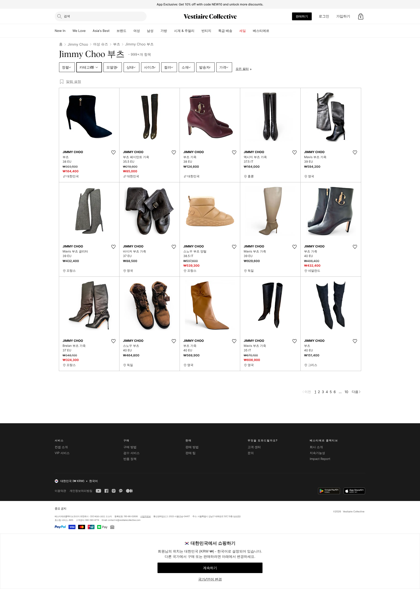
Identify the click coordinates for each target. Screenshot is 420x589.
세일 (242, 31)
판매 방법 (192, 447)
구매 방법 (129, 447)
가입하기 (343, 16)
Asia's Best (101, 31)
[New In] (69, 31)
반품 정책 (129, 459)
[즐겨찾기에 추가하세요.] (113, 152)
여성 (136, 31)
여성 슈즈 (100, 44)
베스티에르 (261, 31)
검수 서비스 (131, 453)
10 (346, 392)
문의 (251, 453)
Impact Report (320, 459)
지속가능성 (317, 453)
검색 (67, 16)
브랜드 (121, 31)
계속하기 (210, 567)
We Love (79, 31)
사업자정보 (145, 516)
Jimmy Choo (78, 44)
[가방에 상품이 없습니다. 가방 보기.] (361, 16)
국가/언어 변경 (210, 579)
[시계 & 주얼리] (198, 31)
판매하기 (302, 16)
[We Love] (89, 31)
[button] (361, 16)
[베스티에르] (273, 31)
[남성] (157, 31)
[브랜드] (130, 31)
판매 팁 (191, 453)
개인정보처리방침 (81, 491)
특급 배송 (225, 31)
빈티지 (206, 31)
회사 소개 (316, 447)
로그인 (324, 16)
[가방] (170, 31)
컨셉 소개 (61, 447)
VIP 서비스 (62, 453)
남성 (150, 31)
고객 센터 (254, 447)
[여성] (143, 31)
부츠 (116, 44)
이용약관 (60, 491)
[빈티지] (215, 31)
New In (60, 31)
